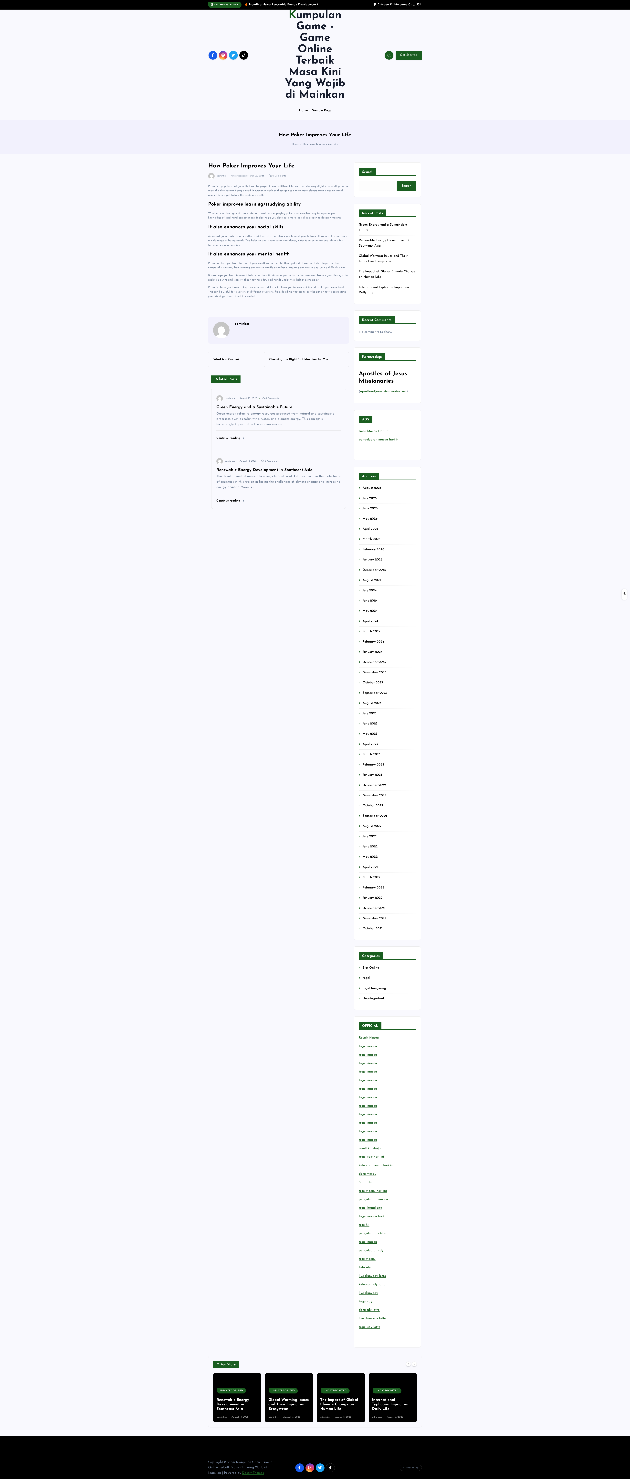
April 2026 (370, 529)
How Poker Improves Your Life (320, 144)
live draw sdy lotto (372, 1318)
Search (367, 172)
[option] (237, 1397)
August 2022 (372, 826)
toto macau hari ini (373, 1191)
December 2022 (374, 785)
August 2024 (372, 580)
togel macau (368, 1242)
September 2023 (375, 693)
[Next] (414, 1364)
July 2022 (370, 836)
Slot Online (371, 967)
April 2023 (370, 744)
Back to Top (412, 1468)
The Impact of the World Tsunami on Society (336, 1404)
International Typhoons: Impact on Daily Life (286, 1404)
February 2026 (373, 549)
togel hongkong (374, 988)
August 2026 (372, 488)
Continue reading (228, 438)
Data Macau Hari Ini (374, 431)
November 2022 (375, 795)
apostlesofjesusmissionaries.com (383, 391)
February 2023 (373, 764)
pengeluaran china (372, 1233)
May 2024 (370, 611)
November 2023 (374, 672)
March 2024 (371, 631)
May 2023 (370, 733)
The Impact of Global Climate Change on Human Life (235, 1404)
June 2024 (370, 600)
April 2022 (370, 867)
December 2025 (374, 570)
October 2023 (373, 682)
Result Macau (369, 1037)
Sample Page (321, 110)
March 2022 (371, 877)
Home (303, 110)
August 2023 (372, 703)
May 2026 (370, 518)
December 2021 (374, 908)
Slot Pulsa (366, 1182)
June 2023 (370, 723)
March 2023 (371, 754)
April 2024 (370, 621)
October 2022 (373, 805)
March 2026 (371, 539)
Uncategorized (239, 176)
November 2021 (374, 918)
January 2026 (372, 559)
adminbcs (222, 176)
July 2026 (370, 498)
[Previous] (408, 1364)
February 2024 (373, 641)
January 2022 (372, 897)
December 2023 (374, 662)
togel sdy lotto (369, 1327)
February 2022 (373, 887)
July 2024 (370, 590)
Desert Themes (253, 1473)
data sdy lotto (369, 1310)
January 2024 (372, 652)
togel (366, 978)
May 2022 (370, 856)
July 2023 (370, 713)
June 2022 (370, 846)
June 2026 (370, 508)
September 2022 (375, 816)
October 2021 (372, 928)
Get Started (408, 55)
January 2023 (372, 775)
